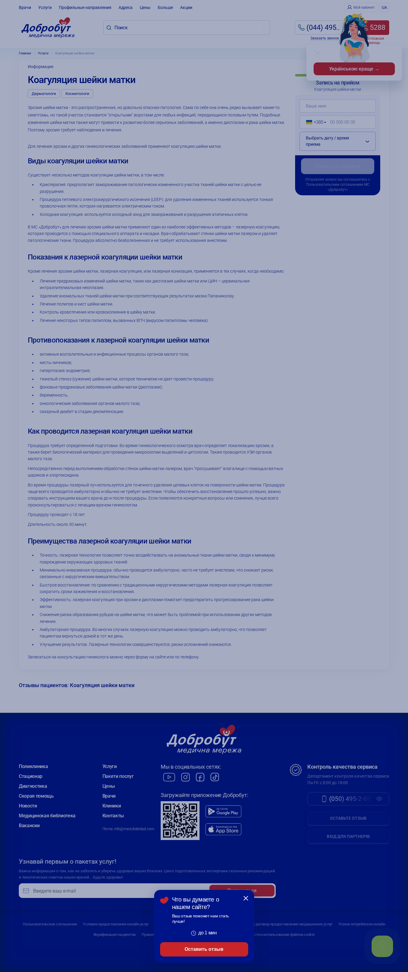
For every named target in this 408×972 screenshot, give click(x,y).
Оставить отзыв (204, 949)
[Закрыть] (245, 898)
